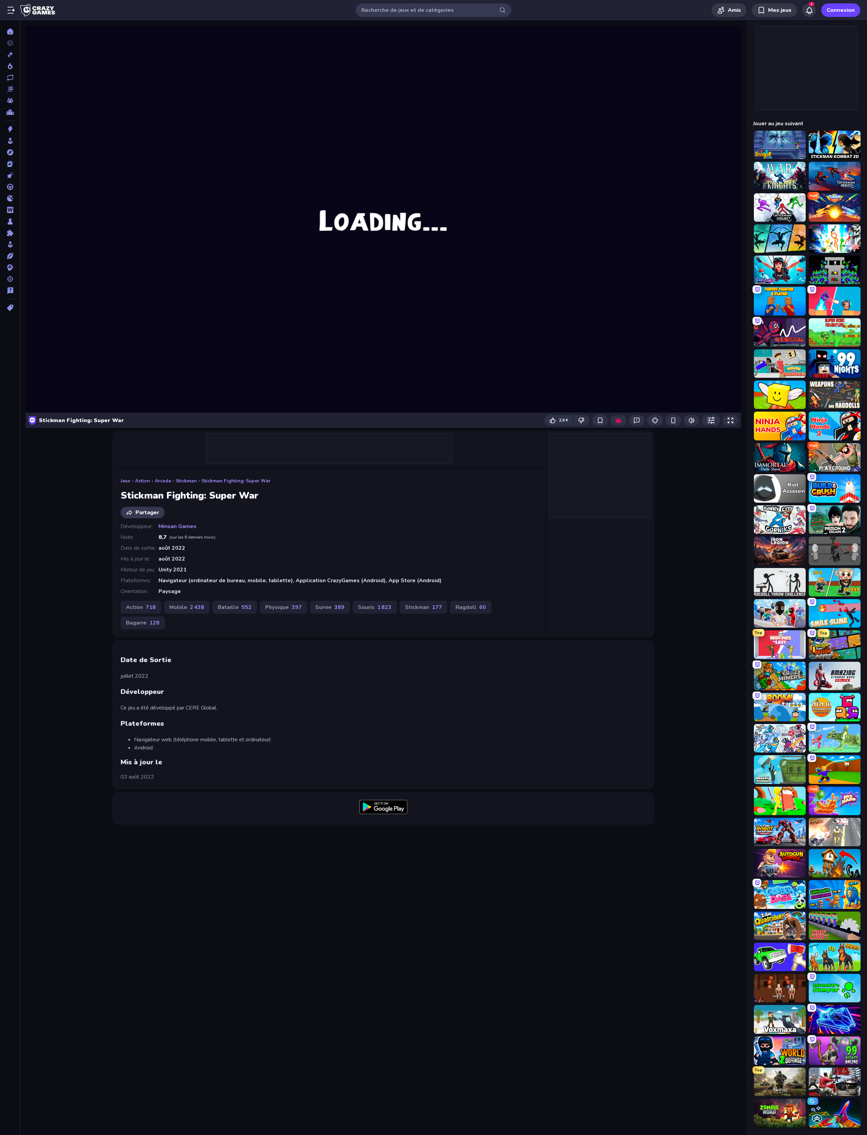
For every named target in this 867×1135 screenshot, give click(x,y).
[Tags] (10, 307)
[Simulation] (10, 244)
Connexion (841, 10)
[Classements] (10, 112)
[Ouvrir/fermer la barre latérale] (11, 10)
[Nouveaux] (10, 54)
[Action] (10, 129)
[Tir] (10, 279)
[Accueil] (10, 31)
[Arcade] (10, 141)
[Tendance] (10, 66)
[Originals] (10, 89)
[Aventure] (10, 152)
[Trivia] (10, 290)
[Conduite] (10, 187)
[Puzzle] (10, 233)
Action (142, 481)
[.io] (10, 198)
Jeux (125, 481)
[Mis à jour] (10, 77)
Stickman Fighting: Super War (236, 481)
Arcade (163, 481)
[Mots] (10, 210)
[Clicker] (10, 175)
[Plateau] (10, 221)
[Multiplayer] (10, 100)
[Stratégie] (10, 267)
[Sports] (10, 256)
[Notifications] (809, 10)
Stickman (186, 481)
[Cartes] (10, 164)
